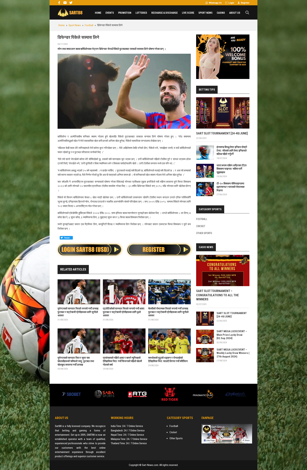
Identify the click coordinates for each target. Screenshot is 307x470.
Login (231, 2)
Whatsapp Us (215, 2)
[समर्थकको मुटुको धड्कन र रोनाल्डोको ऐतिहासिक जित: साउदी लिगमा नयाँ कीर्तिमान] (169, 341)
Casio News (206, 247)
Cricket (200, 226)
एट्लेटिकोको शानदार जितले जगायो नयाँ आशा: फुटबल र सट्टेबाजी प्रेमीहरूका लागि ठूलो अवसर (124, 312)
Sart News (70, 12)
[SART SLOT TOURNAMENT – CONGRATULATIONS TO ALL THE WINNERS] (222, 270)
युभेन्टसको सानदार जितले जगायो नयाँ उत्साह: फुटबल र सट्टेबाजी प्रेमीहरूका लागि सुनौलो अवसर (78, 312)
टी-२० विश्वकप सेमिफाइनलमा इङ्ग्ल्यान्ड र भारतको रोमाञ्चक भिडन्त (230, 187)
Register (245, 2)
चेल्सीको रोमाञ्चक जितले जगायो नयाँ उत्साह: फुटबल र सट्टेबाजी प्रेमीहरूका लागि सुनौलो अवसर (168, 312)
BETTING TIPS (207, 89)
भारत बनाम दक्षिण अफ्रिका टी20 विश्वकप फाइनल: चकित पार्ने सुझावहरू (232, 169)
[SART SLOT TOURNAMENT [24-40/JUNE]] (222, 113)
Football (201, 219)
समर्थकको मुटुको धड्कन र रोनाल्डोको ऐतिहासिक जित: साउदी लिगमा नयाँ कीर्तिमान (168, 359)
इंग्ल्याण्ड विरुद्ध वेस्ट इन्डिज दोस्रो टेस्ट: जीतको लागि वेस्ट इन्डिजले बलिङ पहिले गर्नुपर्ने (232, 150)
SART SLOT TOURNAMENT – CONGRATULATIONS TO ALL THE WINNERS (217, 295)
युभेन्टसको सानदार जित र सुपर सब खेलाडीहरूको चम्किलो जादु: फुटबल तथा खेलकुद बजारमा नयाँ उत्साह (76, 361)
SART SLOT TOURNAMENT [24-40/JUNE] (222, 133)
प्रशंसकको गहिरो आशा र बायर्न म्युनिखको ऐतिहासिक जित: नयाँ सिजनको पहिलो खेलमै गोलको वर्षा (122, 361)
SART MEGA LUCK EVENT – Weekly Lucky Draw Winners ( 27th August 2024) (233, 353)
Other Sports (204, 233)
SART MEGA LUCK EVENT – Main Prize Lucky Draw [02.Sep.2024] (232, 335)
